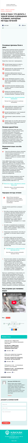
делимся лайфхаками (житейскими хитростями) (11, 5)
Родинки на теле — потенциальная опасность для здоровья (14, 369)
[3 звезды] (16, 323)
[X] (16, 329)
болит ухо (8, 317)
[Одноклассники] (14, 329)
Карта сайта (14, 440)
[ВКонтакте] (12, 329)
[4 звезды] (21, 323)
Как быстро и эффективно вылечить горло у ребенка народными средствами (12, 347)
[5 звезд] (10, 324)
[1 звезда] (6, 323)
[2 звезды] (11, 323)
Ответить (10, 395)
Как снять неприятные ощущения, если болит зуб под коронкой (14, 358)
